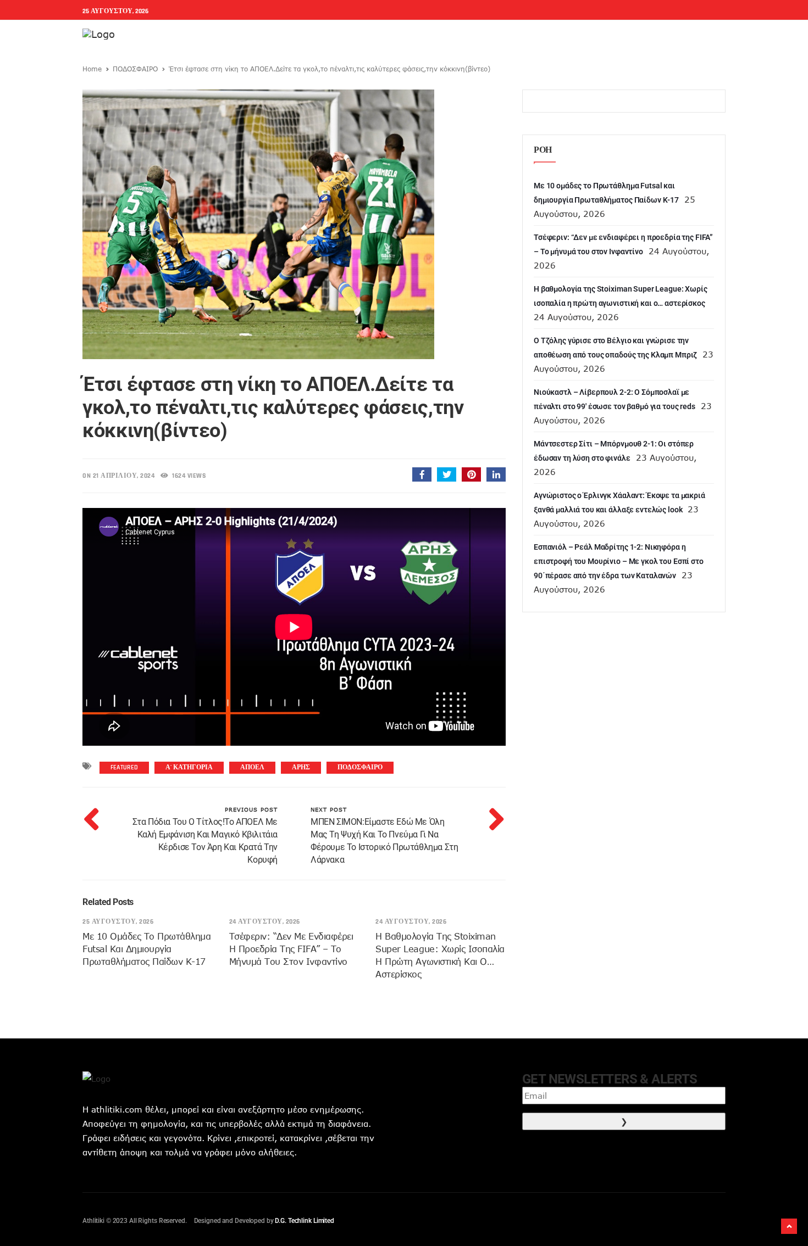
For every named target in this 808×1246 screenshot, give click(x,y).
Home (92, 68)
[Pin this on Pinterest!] (471, 474)
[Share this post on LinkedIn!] (496, 474)
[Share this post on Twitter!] (446, 474)
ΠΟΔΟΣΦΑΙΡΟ (135, 68)
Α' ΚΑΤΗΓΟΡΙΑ (189, 767)
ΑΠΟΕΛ (252, 767)
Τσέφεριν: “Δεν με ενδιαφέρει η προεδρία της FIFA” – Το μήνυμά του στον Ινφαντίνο (291, 948)
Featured (124, 767)
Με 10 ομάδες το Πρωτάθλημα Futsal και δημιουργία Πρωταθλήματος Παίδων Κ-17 (146, 948)
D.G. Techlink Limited (304, 1221)
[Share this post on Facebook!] (421, 474)
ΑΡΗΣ (301, 767)
